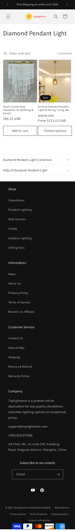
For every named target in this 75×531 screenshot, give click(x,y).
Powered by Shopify (40, 507)
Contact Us (15, 338)
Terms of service (38, 514)
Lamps (12, 228)
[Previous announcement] (7, 4)
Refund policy (62, 507)
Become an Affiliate (21, 312)
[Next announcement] (67, 4)
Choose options (55, 131)
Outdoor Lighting (20, 238)
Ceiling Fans (16, 247)
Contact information (39, 520)
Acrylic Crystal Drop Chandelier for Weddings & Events (18, 110)
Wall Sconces (17, 219)
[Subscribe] (58, 474)
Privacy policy (18, 514)
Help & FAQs (16, 348)
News (11, 274)
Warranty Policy (18, 376)
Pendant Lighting (20, 210)
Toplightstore (21, 507)
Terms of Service (19, 302)
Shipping (14, 357)
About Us (14, 283)
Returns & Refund (20, 366)
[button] (8, 16)
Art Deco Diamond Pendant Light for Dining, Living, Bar (53, 108)
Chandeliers (16, 200)
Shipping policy (60, 514)
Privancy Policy (18, 293)
